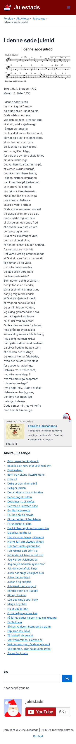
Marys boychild (17, 604)
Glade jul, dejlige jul (19, 532)
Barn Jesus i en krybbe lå (23, 461)
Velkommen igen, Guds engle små (28, 644)
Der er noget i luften (19, 497)
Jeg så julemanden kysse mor (26, 564)
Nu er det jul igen (17, 608)
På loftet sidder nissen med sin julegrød (32, 617)
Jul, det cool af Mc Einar (22, 568)
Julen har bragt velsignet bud (25, 573)
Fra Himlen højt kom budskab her (28, 528)
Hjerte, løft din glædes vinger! (25, 541)
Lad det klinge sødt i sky (22, 599)
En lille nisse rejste (18, 510)
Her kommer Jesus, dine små (25, 537)
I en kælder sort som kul (22, 550)
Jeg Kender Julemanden (22, 559)
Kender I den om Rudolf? (22, 590)
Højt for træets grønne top (23, 546)
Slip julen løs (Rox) (18, 631)
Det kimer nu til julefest (21, 501)
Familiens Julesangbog (42, 426)
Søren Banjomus (17, 653)
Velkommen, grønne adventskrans (29, 649)
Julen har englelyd (18, 577)
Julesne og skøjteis (19, 582)
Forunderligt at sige (19, 523)
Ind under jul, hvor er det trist (25, 555)
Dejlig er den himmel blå (22, 483)
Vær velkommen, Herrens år (24, 640)
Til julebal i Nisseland (20, 635)
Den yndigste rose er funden (25, 492)
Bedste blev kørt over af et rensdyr (29, 465)
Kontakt (38, 736)
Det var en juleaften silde (22, 506)
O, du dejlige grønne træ (22, 613)
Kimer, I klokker (16, 595)
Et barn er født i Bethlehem (24, 519)
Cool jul (12, 479)
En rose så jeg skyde (20, 515)
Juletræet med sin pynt (21, 586)
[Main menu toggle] (68, 7)
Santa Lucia (14, 622)
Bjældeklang (15, 470)
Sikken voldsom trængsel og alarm (29, 626)
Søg (6, 671)
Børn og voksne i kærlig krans (26, 474)
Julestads (27, 7)
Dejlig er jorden (16, 488)
